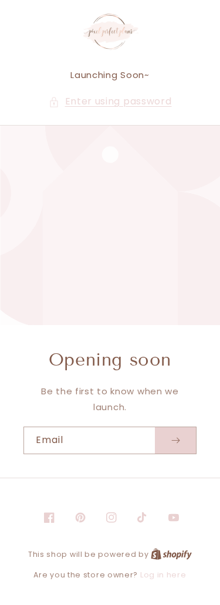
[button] (110, 101)
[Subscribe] (175, 440)
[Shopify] (171, 554)
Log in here (163, 574)
